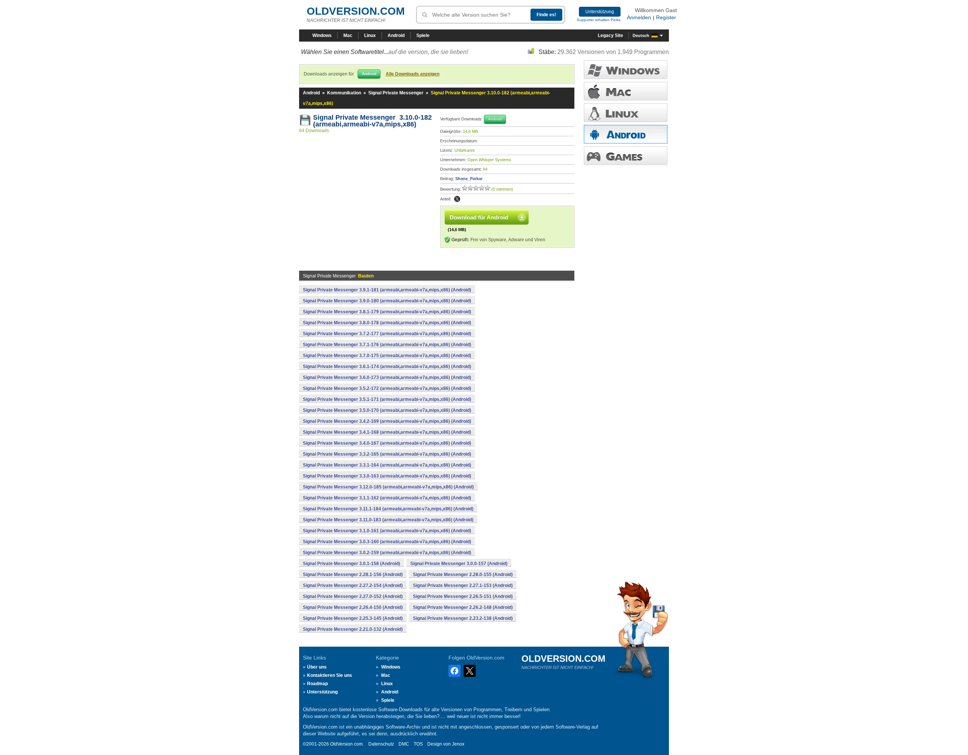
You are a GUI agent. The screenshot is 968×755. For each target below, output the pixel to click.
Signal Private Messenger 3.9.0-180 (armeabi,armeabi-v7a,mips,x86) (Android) (387, 301)
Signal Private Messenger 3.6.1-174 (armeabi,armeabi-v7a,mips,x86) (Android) (387, 366)
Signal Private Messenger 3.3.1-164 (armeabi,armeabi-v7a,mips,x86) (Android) (387, 465)
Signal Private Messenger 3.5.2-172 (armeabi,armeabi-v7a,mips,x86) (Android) (387, 388)
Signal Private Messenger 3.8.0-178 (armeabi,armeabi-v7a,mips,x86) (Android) (387, 322)
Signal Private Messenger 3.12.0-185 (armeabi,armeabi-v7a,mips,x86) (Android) (388, 487)
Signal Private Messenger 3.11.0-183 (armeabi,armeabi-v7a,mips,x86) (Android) (388, 519)
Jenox (458, 744)
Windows (322, 35)
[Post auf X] (457, 199)
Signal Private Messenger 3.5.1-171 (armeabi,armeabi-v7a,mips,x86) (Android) (387, 399)
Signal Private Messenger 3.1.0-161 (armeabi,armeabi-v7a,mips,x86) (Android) (387, 530)
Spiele (423, 35)
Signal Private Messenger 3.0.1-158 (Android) (351, 563)
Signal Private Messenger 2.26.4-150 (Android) (353, 607)
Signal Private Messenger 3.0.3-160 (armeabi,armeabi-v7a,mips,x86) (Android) (387, 541)
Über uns (317, 667)
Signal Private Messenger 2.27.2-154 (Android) (353, 585)
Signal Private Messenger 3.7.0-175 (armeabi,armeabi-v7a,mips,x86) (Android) (387, 355)
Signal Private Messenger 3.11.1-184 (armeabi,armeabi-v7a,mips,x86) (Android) (388, 509)
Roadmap (317, 683)
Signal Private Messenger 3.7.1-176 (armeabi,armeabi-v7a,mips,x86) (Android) (387, 344)
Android (396, 35)
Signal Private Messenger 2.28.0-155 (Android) (463, 574)
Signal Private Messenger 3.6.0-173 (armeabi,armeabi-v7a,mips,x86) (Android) (387, 377)
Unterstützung (599, 11)
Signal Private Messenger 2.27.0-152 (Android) (353, 596)
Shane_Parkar (468, 178)
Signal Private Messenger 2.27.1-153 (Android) (463, 585)
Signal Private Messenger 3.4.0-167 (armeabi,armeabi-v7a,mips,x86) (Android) (387, 443)
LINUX (625, 112)
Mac (347, 35)
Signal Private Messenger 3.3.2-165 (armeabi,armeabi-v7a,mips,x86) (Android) (387, 454)
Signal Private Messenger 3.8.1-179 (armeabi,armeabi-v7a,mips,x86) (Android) (387, 311)
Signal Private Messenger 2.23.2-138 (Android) (463, 618)
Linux (370, 35)
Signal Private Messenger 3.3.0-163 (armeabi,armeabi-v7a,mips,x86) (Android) (387, 476)
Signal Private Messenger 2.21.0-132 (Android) (353, 629)
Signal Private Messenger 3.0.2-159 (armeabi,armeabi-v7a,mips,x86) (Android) (387, 552)
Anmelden (639, 17)
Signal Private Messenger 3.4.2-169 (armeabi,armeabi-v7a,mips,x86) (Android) (387, 421)
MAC (625, 91)
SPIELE (625, 155)
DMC (404, 744)
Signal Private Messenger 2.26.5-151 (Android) (463, 596)
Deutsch (641, 35)
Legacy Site (610, 35)
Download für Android (479, 217)
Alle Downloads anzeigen (412, 74)
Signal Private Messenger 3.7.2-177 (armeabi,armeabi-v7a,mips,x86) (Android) (387, 333)
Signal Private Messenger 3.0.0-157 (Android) (458, 563)
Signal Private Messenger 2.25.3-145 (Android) (353, 618)
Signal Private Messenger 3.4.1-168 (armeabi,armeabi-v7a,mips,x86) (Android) (387, 432)
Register (666, 17)
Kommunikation (344, 93)
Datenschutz (381, 744)
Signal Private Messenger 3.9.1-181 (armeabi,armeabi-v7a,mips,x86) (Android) (387, 290)
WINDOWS (625, 69)
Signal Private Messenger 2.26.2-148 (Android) (463, 607)
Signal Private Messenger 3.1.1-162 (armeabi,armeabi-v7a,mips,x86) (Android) (387, 498)
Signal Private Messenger (396, 93)
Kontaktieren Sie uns (329, 675)
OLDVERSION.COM (356, 11)
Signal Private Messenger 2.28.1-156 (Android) (353, 574)
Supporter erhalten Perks (599, 20)
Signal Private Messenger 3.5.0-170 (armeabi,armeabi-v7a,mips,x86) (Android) (387, 410)
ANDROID (625, 134)
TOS (418, 744)
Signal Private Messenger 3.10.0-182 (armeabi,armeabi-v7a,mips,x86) (372, 121)
